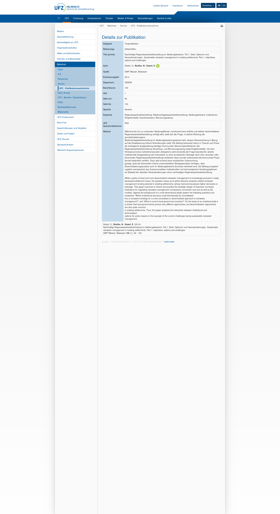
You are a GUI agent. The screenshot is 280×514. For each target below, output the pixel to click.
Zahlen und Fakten (66, 133)
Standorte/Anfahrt (65, 144)
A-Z (59, 74)
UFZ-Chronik (63, 139)
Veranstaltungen (145, 18)
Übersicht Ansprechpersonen (70, 150)
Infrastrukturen (94, 18)
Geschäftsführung (65, 36)
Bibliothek (61, 64)
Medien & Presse (125, 18)
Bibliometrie (63, 111)
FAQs (60, 102)
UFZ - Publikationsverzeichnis (74, 88)
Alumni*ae (61, 122)
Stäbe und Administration (68, 53)
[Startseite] (59, 18)
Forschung (78, 18)
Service (61, 83)
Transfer (109, 18)
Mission (60, 31)
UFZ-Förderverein (65, 117)
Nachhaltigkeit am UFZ (67, 42)
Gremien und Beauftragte (68, 58)
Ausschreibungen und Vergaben (72, 128)
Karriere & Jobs (164, 18)
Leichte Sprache (160, 5)
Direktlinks (207, 5)
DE (219, 5)
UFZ (67, 18)
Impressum (178, 5)
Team (60, 69)
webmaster (169, 241)
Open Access (64, 92)
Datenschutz (193, 5)
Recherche (63, 78)
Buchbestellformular (67, 107)
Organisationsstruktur (67, 47)
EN (224, 5)
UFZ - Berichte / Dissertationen (72, 97)
